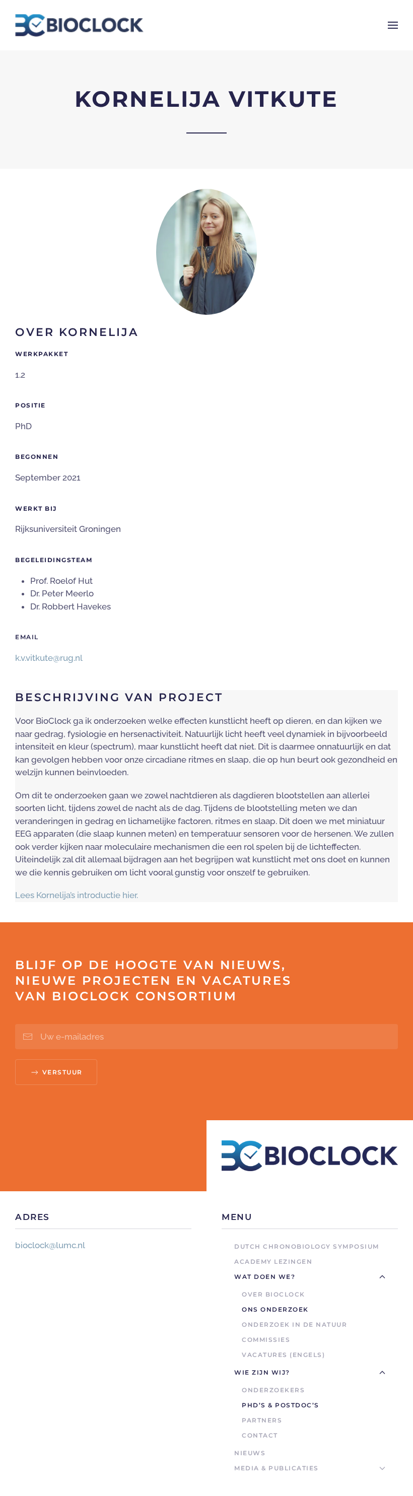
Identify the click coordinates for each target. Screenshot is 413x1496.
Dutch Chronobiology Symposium (306, 1246)
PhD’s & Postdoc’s (280, 1405)
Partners (262, 1420)
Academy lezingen (273, 1261)
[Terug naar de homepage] (79, 25)
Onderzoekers (273, 1390)
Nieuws (249, 1453)
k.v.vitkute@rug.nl (49, 658)
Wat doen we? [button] (264, 1276)
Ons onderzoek (275, 1309)
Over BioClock (273, 1294)
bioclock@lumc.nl (50, 1245)
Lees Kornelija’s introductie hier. (76, 895)
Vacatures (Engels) (283, 1354)
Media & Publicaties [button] (276, 1468)
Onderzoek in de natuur (294, 1324)
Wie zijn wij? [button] (262, 1372)
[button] (393, 25)
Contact (260, 1435)
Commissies (266, 1339)
